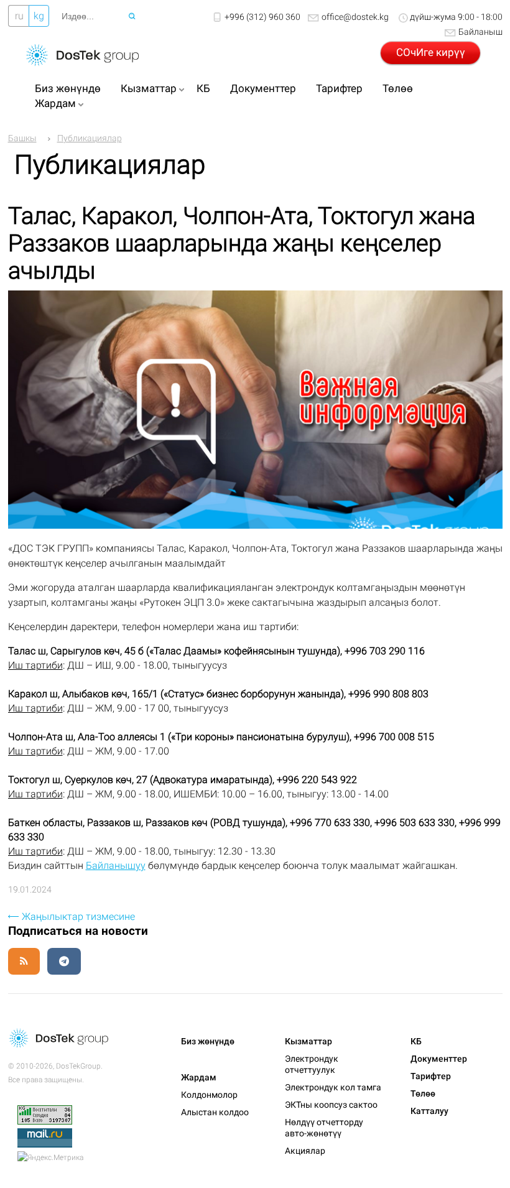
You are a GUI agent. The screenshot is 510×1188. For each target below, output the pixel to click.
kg (39, 16)
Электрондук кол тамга (333, 1087)
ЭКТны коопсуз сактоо (331, 1105)
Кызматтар (149, 88)
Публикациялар (89, 138)
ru (19, 16)
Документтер (263, 88)
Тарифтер (339, 88)
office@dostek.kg (355, 17)
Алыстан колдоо (215, 1112)
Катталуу (429, 1111)
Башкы (22, 138)
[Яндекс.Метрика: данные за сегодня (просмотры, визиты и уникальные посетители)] (50, 1157)
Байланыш (480, 32)
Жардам (55, 103)
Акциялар (305, 1151)
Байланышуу (116, 865)
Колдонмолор (209, 1095)
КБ (203, 88)
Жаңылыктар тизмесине (78, 916)
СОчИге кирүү (430, 52)
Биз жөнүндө (68, 88)
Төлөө (397, 88)
